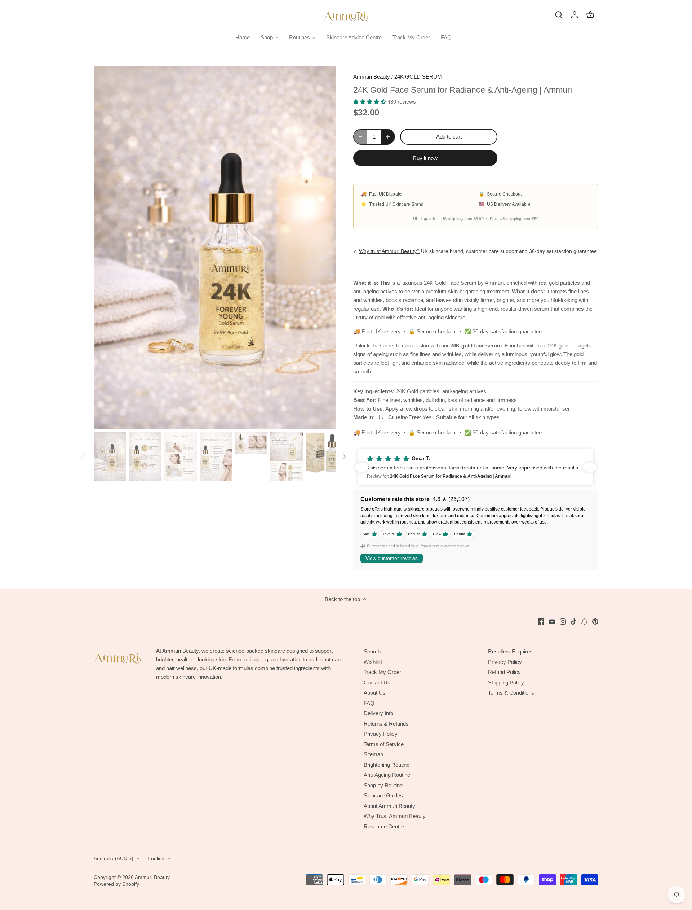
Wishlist (373, 662)
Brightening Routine (386, 765)
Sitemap (373, 754)
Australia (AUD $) (113, 858)
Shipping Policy (506, 682)
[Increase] (388, 136)
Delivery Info (378, 713)
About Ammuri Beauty (389, 806)
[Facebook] (541, 621)
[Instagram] (563, 621)
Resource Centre (384, 826)
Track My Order (382, 672)
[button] (475, 467)
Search (372, 651)
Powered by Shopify (116, 884)
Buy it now (425, 158)
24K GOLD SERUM (418, 77)
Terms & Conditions (511, 693)
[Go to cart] (590, 14)
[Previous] (104, 247)
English (156, 858)
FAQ (369, 703)
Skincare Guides (383, 795)
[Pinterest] (595, 621)
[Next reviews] (590, 467)
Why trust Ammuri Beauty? (389, 251)
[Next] (325, 247)
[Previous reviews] (362, 467)
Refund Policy (504, 672)
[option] (215, 247)
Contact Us (377, 682)
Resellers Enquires (510, 651)
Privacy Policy (381, 734)
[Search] (559, 14)
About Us (375, 693)
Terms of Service (384, 744)
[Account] (574, 14)
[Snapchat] (584, 621)
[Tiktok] (574, 621)
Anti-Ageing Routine (387, 775)
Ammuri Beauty (371, 77)
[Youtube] (552, 621)
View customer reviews (391, 558)
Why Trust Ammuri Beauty (395, 816)
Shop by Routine (383, 785)
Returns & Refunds (386, 724)
